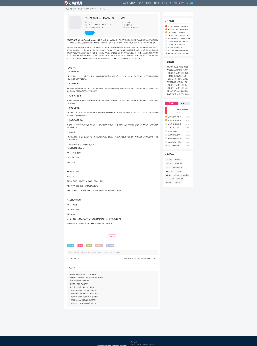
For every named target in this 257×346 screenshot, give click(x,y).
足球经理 (70, 245)
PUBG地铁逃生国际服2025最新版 (178, 142)
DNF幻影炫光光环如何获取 (176, 32)
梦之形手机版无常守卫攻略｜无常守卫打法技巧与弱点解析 (185, 82)
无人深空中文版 (74, 258)
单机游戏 (80, 9)
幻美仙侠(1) (180, 179)
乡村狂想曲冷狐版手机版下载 (177, 117)
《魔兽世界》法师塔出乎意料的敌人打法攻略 (84, 297)
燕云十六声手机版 (173, 146)
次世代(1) (168, 175)
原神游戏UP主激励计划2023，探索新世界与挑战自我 (86, 277)
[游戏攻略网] (73, 3)
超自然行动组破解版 (174, 124)
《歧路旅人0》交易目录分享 (177, 44)
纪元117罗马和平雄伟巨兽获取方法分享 (180, 50)
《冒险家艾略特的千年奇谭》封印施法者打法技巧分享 (183, 88)
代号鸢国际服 (172, 131)
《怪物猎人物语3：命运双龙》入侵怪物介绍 (181, 35)
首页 (126, 3)
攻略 (157, 3)
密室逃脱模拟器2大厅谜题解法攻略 (179, 38)
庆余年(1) (176, 175)
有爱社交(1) (169, 182)
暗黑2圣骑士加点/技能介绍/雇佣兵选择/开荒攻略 (183, 29)
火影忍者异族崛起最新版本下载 (178, 120)
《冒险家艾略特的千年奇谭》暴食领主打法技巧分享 (183, 85)
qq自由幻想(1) (185, 175)
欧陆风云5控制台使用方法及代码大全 (179, 41)
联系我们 (151, 344)
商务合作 (139, 344)
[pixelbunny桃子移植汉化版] (171, 110)
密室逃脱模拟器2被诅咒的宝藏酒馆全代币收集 (182, 53)
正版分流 (99, 245)
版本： (87, 22)
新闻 (149, 3)
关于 (182, 3)
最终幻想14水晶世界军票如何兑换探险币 (82, 287)
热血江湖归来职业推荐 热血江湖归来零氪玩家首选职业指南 (185, 79)
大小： (124, 22)
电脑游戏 (73, 9)
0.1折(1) (168, 167)
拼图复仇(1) (169, 163)
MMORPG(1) (169, 171)
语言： (124, 25)
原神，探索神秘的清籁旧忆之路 (80, 281)
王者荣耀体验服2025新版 (176, 135)
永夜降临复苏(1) (177, 167)
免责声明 (145, 344)
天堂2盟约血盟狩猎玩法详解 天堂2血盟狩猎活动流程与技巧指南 (187, 94)
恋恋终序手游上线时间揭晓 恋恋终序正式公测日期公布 (184, 67)
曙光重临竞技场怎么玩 (175, 47)
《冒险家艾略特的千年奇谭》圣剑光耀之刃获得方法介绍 (184, 73)
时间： (124, 28)
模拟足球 (110, 245)
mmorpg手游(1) (170, 179)
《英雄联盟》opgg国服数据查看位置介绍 (83, 300)
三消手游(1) (169, 159)
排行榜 (174, 3)
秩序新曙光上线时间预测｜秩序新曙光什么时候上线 (183, 70)
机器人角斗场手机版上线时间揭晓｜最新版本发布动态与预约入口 (187, 91)
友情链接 (133, 344)
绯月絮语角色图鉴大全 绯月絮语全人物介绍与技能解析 (185, 26)
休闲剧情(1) (178, 159)
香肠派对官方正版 (173, 127)
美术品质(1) (178, 171)
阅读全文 (112, 236)
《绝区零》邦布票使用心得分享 (176, 76)
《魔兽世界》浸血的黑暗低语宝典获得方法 (83, 290)
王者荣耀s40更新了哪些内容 (79, 284)
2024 (80, 245)
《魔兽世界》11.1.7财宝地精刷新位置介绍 (83, 303)
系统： (87, 25)
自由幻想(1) (178, 182)
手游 (141, 3)
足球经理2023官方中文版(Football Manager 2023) (139, 258)
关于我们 (134, 342)
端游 (133, 3)
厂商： (87, 28)
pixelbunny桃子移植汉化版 (185, 109)
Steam (89, 245)
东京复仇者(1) (178, 163)
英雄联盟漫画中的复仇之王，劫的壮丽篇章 (83, 274)
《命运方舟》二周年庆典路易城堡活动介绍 (83, 293)
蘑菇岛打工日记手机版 (175, 138)
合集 (165, 3)
